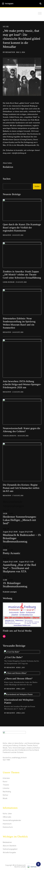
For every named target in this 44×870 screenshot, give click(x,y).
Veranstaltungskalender (12, 820)
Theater (6, 785)
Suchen (6, 178)
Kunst (5, 781)
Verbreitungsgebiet (10, 849)
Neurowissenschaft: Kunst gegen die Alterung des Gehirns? (21, 430)
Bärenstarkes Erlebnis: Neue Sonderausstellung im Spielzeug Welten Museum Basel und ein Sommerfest (19, 323)
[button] (40, 3)
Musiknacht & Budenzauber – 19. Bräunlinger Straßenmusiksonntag (22, 538)
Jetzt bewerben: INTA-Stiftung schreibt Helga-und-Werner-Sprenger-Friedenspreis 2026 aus (22, 384)
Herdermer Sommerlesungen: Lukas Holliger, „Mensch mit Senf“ (19, 520)
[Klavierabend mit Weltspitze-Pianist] (22, 694)
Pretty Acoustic (11, 553)
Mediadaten (7, 842)
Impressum (7, 824)
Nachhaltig (7, 792)
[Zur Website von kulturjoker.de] (22, 210)
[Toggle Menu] (40, 13)
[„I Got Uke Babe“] (22, 651)
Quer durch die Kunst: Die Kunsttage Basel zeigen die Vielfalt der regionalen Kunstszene (22, 227)
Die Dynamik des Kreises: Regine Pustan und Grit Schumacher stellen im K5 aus (21, 487)
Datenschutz (8, 827)
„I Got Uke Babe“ (13, 657)
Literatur (6, 788)
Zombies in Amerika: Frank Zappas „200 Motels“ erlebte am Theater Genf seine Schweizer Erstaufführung (22, 274)
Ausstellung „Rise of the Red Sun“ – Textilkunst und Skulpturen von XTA (19, 568)
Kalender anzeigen (10, 592)
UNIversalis (7, 817)
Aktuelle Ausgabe (9, 852)
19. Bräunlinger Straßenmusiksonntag (15, 585)
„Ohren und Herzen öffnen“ (18, 678)
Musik (6, 27)
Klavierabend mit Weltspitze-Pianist (19, 701)
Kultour (5, 795)
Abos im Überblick (9, 846)
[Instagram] (4, 636)
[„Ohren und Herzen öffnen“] (22, 673)
